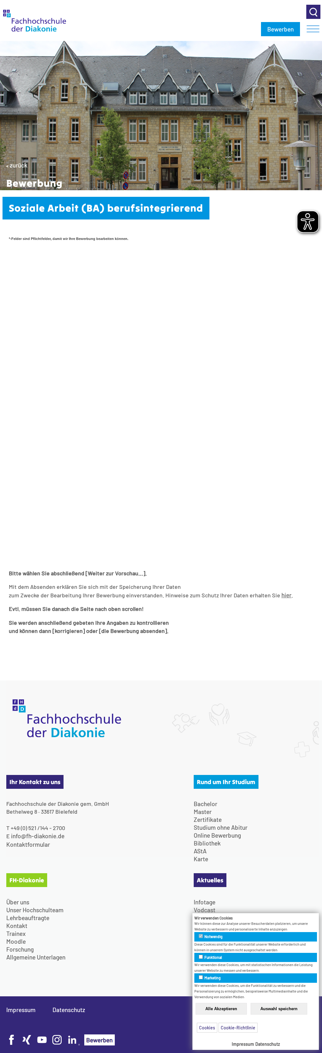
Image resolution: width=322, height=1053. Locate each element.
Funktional (213, 957)
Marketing (212, 978)
